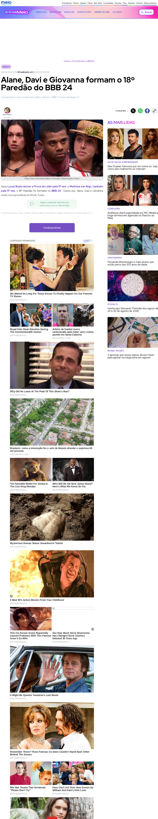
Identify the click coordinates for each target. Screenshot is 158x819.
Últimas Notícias (150, 3)
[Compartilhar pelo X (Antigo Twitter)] (133, 110)
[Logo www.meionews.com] (6, 3)
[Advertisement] (79, 37)
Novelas (69, 12)
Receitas (118, 3)
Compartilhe (122, 111)
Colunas (139, 3)
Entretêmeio (67, 3)
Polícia (90, 3)
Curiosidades (108, 3)
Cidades (83, 3)
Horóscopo (84, 12)
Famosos (41, 12)
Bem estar (55, 12)
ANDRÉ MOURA (102, 12)
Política (76, 3)
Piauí (125, 3)
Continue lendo (52, 227)
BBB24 (90, 61)
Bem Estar (98, 3)
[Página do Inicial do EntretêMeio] (16, 12)
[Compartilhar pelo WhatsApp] (140, 110)
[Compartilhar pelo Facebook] (147, 110)
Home (67, 61)
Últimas (117, 12)
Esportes (131, 3)
